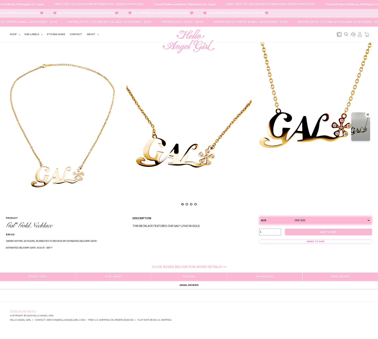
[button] (14, 34)
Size (263, 220)
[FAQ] (353, 34)
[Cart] (366, 34)
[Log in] (360, 34)
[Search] (346, 34)
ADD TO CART (328, 232)
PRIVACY (31, 311)
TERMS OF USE (18, 311)
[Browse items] (339, 34)
